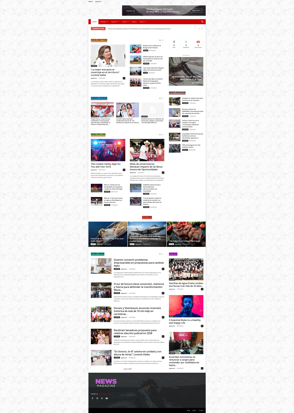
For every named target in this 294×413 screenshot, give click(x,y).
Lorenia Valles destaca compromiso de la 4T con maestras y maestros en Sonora (127, 121)
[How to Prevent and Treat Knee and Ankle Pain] (108, 234)
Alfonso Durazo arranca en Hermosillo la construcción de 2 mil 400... (153, 59)
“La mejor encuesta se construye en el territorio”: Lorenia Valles (105, 72)
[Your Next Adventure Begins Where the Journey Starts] (135, 71)
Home (95, 22)
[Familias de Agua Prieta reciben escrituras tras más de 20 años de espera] (186, 269)
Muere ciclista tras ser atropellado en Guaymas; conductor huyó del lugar (113, 187)
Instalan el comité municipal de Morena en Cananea (192, 99)
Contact (98, 1)
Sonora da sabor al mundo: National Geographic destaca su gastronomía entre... (153, 82)
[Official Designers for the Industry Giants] (174, 148)
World (132, 244)
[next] (202, 29)
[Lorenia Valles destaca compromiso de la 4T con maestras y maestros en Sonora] (127, 110)
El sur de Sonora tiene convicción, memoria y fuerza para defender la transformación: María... (139, 287)
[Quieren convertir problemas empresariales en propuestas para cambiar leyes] (101, 266)
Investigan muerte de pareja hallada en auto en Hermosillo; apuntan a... (192, 136)
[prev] (199, 29)
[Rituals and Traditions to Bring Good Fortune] (135, 49)
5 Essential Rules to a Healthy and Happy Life (185, 321)
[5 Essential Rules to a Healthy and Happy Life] (186, 306)
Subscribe (198, 41)
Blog (188, 410)
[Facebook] (193, 1)
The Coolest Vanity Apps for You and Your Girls (106, 165)
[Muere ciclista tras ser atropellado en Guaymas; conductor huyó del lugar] (96, 188)
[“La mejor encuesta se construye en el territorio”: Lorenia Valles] (108, 56)
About (90, 1)
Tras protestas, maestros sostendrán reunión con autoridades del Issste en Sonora (152, 201)
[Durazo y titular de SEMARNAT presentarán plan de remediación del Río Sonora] (174, 112)
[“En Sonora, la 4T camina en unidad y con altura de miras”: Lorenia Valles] (101, 357)
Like (174, 41)
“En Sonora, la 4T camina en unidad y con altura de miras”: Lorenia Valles (137, 353)
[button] (202, 21)
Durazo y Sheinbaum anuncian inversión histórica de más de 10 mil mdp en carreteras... (137, 311)
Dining (171, 244)
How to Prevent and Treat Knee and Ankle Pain (107, 239)
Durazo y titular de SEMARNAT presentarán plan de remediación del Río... (192, 111)
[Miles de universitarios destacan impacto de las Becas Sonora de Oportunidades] (147, 150)
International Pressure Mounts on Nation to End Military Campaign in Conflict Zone (145, 238)
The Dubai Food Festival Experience (184, 241)
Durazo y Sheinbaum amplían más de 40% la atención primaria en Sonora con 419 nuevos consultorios (145, 29)
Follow (186, 41)
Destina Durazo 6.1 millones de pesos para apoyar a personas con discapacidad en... (152, 121)
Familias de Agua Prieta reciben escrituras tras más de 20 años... (186, 285)
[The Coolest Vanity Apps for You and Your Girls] (108, 150)
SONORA (93, 66)
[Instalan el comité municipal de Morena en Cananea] (174, 101)
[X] (200, 1)
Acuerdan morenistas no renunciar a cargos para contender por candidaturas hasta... (184, 361)
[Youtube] (204, 1)
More (142, 22)
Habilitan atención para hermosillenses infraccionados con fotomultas (151, 188)
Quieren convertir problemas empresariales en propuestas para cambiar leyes (139, 262)
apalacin (94, 78)
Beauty (146, 50)
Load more (126, 369)
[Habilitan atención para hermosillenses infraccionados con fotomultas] (135, 188)
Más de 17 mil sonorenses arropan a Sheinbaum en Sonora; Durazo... (113, 200)
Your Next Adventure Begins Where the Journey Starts (153, 69)
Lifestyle (103, 22)
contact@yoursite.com (106, 394)
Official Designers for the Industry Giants (191, 146)
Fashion (114, 22)
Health (93, 244)
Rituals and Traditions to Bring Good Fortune (152, 47)
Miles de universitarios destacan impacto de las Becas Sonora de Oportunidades (146, 166)
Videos (134, 22)
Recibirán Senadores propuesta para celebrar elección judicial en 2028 (135, 332)
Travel (124, 22)
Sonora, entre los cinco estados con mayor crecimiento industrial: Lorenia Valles (190, 123)
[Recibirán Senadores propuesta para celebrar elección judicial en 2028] (101, 336)
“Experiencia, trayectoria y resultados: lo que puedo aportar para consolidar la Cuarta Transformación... (100, 121)
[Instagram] (196, 1)
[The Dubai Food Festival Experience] (186, 234)
